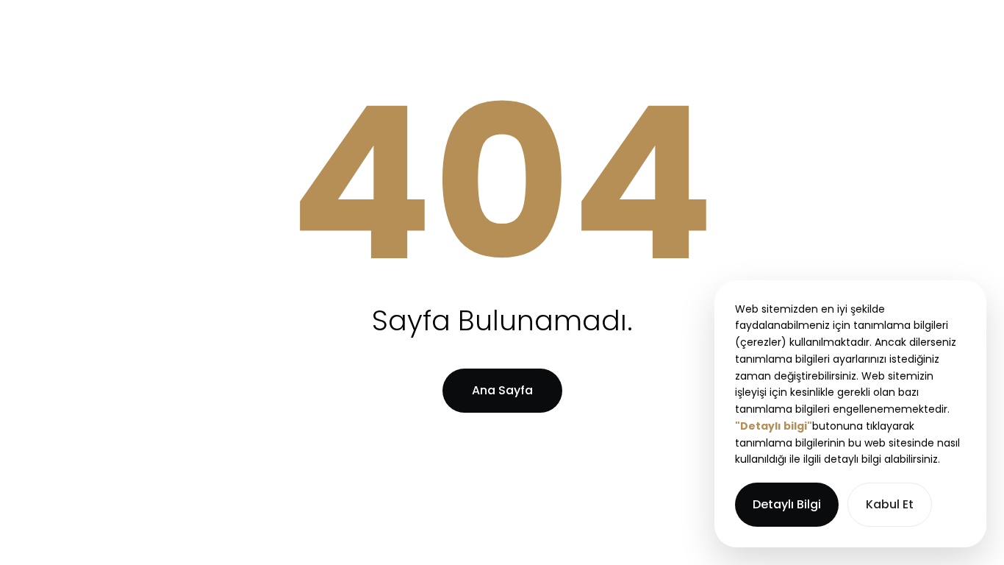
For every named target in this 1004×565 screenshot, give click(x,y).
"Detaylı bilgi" (773, 426)
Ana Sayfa (502, 390)
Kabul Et (890, 504)
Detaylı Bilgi (787, 504)
